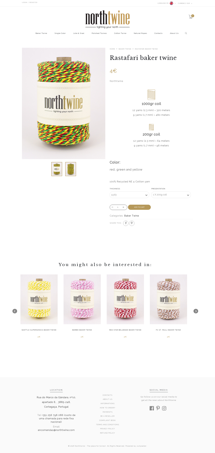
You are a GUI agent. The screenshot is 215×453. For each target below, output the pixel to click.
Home (112, 49)
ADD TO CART (139, 207)
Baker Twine (41, 33)
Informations (107, 404)
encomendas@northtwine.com (56, 430)
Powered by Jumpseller (135, 446)
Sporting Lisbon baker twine (128, 330)
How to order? (107, 408)
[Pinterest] (131, 223)
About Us (174, 33)
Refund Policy (107, 433)
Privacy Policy (107, 429)
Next (196, 311)
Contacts (158, 33)
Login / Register (29, 2)
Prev (14, 311)
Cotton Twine (120, 33)
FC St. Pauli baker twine (84, 330)
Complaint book (107, 420)
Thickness (115, 189)
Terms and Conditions (107, 425)
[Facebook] (125, 223)
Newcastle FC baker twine (171, 330)
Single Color (60, 33)
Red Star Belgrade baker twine (41, 330)
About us (107, 399)
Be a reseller (107, 416)
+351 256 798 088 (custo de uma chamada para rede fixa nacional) (57, 418)
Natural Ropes (140, 33)
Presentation (158, 189)
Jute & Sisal (78, 33)
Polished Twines (99, 33)
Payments (107, 412)
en (163, 3)
